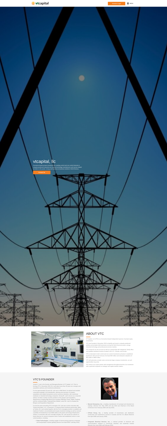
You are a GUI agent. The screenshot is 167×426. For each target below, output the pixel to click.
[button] (116, 3)
